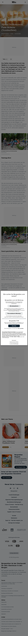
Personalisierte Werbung (14, 313)
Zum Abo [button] (14, 325)
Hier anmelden (21, 328)
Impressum (14, 340)
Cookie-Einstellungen (14, 343)
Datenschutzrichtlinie (14, 342)
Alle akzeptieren (14, 306)
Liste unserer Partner (15, 336)
